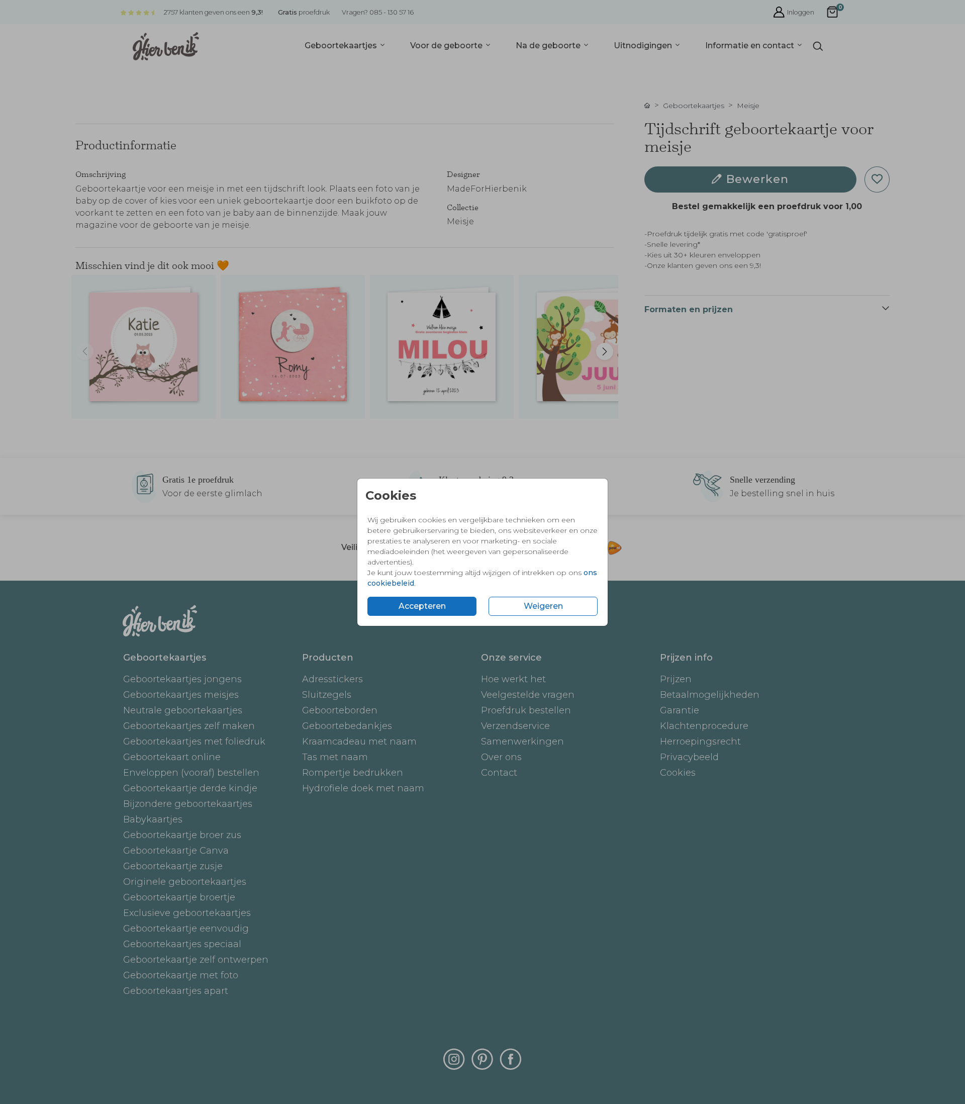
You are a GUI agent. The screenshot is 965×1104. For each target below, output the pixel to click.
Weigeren (543, 606)
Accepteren (422, 606)
